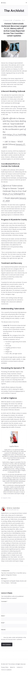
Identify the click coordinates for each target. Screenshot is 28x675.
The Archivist (14, 10)
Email (3, 622)
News (9, 498)
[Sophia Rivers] (3, 509)
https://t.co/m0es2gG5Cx (14, 194)
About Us (12, 667)
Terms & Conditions (6, 669)
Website (3, 629)
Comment (4, 601)
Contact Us (20, 667)
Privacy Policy (4, 667)
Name (3, 616)
